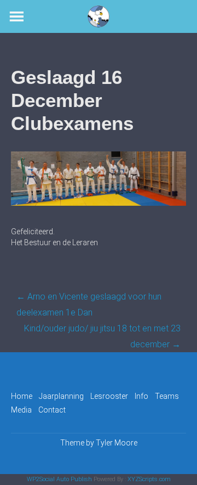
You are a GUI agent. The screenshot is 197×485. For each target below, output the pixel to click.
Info (141, 396)
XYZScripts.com (149, 479)
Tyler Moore (116, 442)
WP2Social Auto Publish (59, 479)
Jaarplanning (61, 396)
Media (21, 409)
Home (21, 396)
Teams (167, 396)
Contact (52, 409)
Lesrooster (109, 396)
